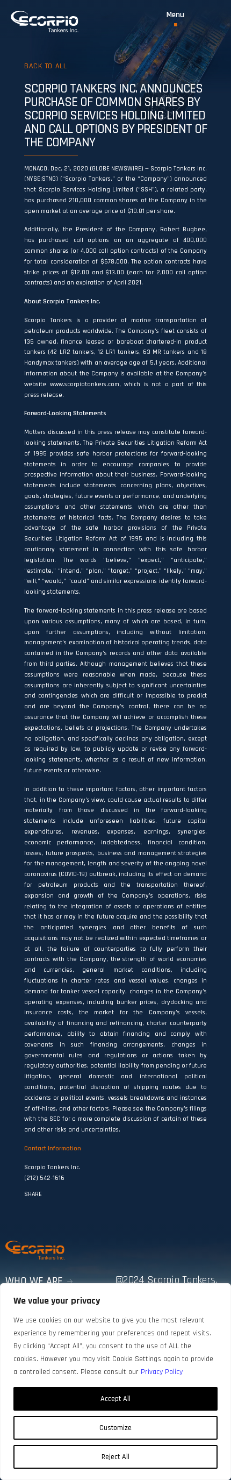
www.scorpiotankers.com (84, 384)
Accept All (115, 1399)
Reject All (115, 1457)
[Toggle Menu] (175, 18)
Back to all (45, 66)
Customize (115, 1428)
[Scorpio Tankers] (44, 21)
